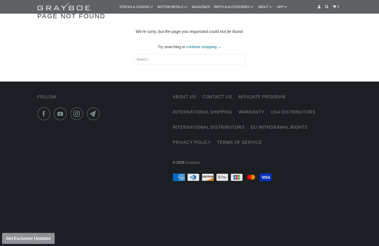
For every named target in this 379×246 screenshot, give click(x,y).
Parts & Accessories (232, 7)
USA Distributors (293, 112)
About (263, 7)
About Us (184, 97)
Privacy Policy (192, 142)
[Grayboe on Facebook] (45, 113)
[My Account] (319, 7)
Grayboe (193, 162)
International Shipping (202, 112)
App (280, 7)
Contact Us (217, 97)
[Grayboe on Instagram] (78, 113)
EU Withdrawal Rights (279, 127)
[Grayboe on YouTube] (61, 113)
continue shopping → (203, 47)
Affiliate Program (261, 97)
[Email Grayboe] (94, 113)
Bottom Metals (171, 7)
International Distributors (209, 127)
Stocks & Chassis (134, 7)
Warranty (251, 112)
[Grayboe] (63, 7)
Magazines (201, 7)
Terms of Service (239, 142)
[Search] (327, 7)
